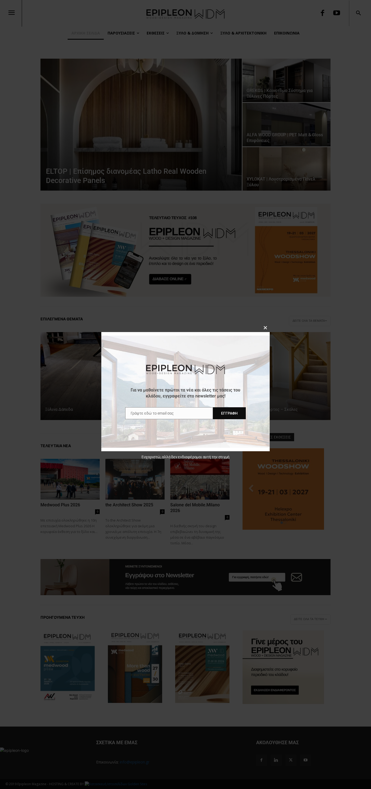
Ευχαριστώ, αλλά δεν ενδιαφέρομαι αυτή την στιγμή (185, 457)
